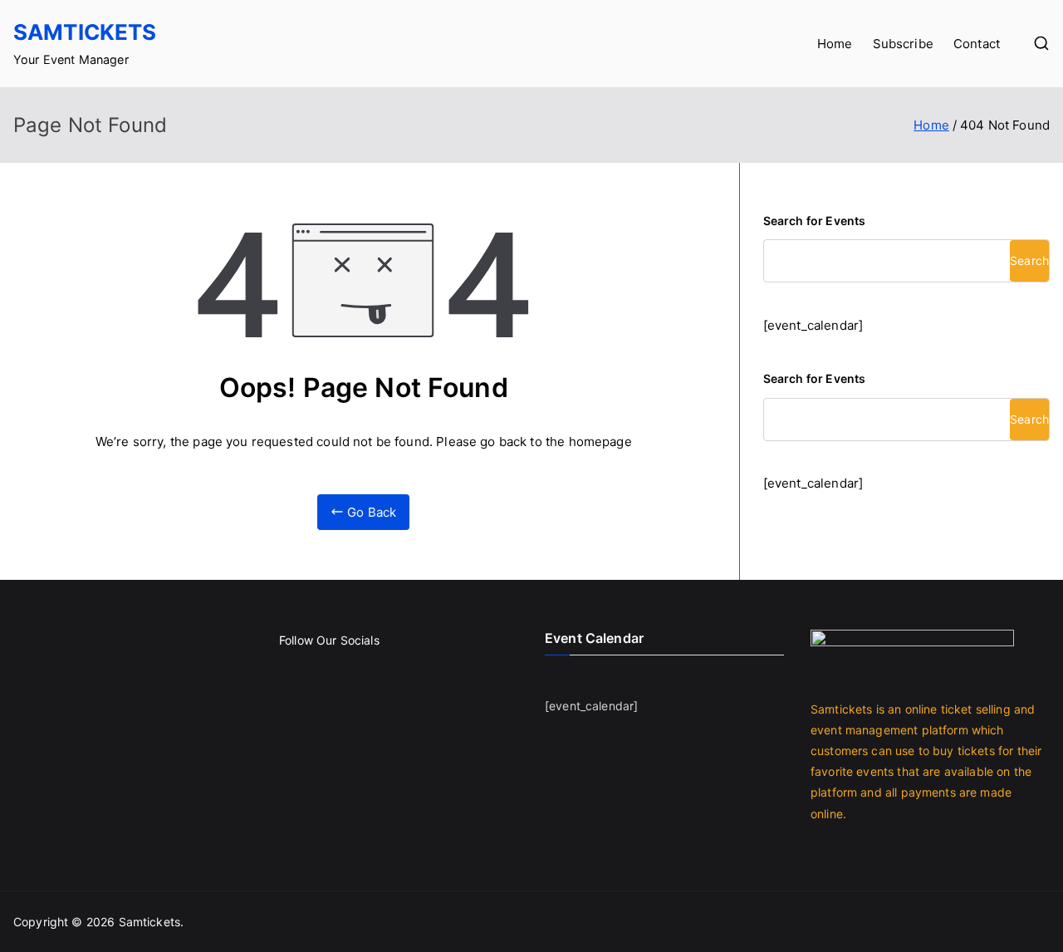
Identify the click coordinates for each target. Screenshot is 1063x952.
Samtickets (85, 32)
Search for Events (814, 220)
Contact (976, 44)
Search (1029, 260)
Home (835, 44)
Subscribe (903, 44)
